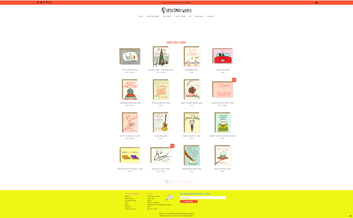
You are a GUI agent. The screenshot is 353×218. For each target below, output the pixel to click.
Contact (210, 16)
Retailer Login (130, 200)
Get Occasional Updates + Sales (195, 193)
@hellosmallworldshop (176, 213)
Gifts (149, 200)
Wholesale (199, 16)
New (149, 207)
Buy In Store (152, 209)
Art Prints (167, 16)
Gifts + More (180, 16)
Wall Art (151, 198)
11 (189, 182)
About (127, 196)
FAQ (126, 203)
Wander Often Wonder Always (159, 205)
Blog (127, 205)
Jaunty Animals (153, 203)
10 (185, 182)
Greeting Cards (153, 16)
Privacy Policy (130, 209)
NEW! (190, 16)
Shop (141, 16)
